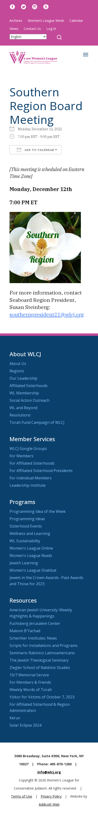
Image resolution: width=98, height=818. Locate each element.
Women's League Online (31, 548)
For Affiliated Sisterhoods (32, 463)
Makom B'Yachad (25, 630)
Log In (51, 28)
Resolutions (20, 415)
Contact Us (32, 28)
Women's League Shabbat (33, 570)
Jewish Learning (24, 563)
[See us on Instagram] (35, 6)
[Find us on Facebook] (12, 6)
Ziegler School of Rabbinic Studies (40, 667)
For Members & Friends (30, 682)
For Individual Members (31, 478)
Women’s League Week (46, 20)
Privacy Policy (51, 796)
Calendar (76, 20)
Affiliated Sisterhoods (29, 385)
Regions (17, 371)
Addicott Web (49, 804)
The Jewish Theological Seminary (39, 660)
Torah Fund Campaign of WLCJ (37, 422)
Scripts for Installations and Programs (44, 645)
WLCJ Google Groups (28, 448)
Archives (16, 20)
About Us (18, 363)
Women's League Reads (31, 555)
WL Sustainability (25, 540)
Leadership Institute (28, 485)
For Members (22, 455)
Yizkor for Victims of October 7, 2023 (42, 697)
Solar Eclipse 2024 (25, 725)
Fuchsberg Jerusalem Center (35, 623)
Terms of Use (21, 796)
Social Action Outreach (29, 400)
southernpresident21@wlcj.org (47, 314)
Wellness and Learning (30, 533)
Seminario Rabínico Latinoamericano (42, 652)
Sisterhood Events (26, 526)
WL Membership (24, 393)
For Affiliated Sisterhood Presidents (41, 470)
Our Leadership (23, 378)
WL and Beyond (23, 407)
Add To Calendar (39, 150)
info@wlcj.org (49, 772)
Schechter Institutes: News (33, 638)
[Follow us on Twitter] (23, 6)
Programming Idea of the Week (38, 511)
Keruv (15, 717)
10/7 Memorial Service (29, 675)
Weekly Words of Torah (31, 689)
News (14, 28)
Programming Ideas (27, 518)
